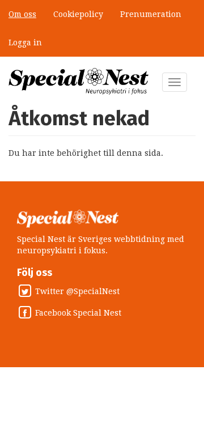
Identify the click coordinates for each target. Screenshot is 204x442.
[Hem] (78, 81)
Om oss (22, 14)
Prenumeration (150, 14)
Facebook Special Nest (78, 313)
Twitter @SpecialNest (77, 291)
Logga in (25, 42)
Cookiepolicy (78, 14)
